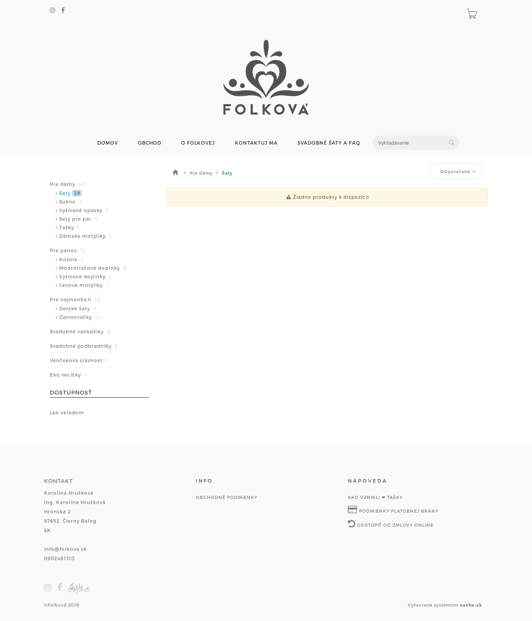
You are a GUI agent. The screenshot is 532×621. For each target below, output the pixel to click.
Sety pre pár (78, 218)
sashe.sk (471, 604)
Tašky (69, 227)
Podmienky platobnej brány (398, 510)
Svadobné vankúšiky (80, 331)
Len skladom (67, 412)
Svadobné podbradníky (84, 346)
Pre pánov (68, 250)
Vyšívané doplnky (85, 276)
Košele (71, 259)
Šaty (69, 193)
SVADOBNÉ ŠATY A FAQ (329, 142)
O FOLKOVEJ (198, 142)
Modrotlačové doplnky (93, 268)
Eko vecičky (68, 374)
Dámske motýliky (85, 236)
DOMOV (107, 142)
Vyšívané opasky (84, 210)
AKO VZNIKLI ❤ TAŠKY (375, 497)
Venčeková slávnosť (79, 360)
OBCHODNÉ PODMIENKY (226, 497)
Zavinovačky (79, 317)
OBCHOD (149, 142)
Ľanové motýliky (84, 285)
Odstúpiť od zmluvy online (394, 524)
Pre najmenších (75, 299)
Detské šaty (78, 308)
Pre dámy (67, 184)
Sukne (70, 201)
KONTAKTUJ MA (256, 142)
